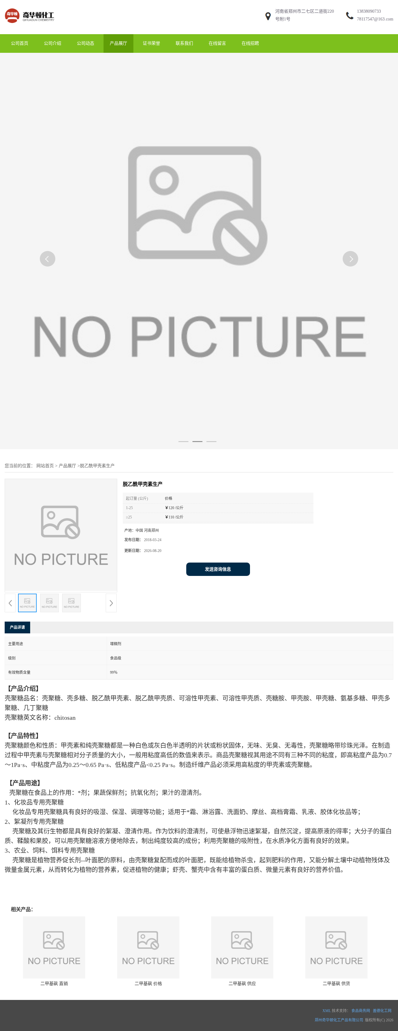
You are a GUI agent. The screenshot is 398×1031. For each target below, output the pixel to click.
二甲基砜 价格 (148, 983)
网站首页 (45, 465)
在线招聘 (250, 43)
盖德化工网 (382, 1011)
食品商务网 (360, 1011)
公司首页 (19, 43)
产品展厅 (118, 43)
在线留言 (217, 43)
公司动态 (85, 43)
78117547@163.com (375, 19)
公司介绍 (52, 43)
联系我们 (184, 43)
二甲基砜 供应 (242, 983)
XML (326, 1011)
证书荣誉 (151, 43)
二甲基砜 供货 (336, 983)
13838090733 (369, 11)
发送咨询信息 (218, 569)
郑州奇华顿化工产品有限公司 (339, 1020)
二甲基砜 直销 (54, 983)
